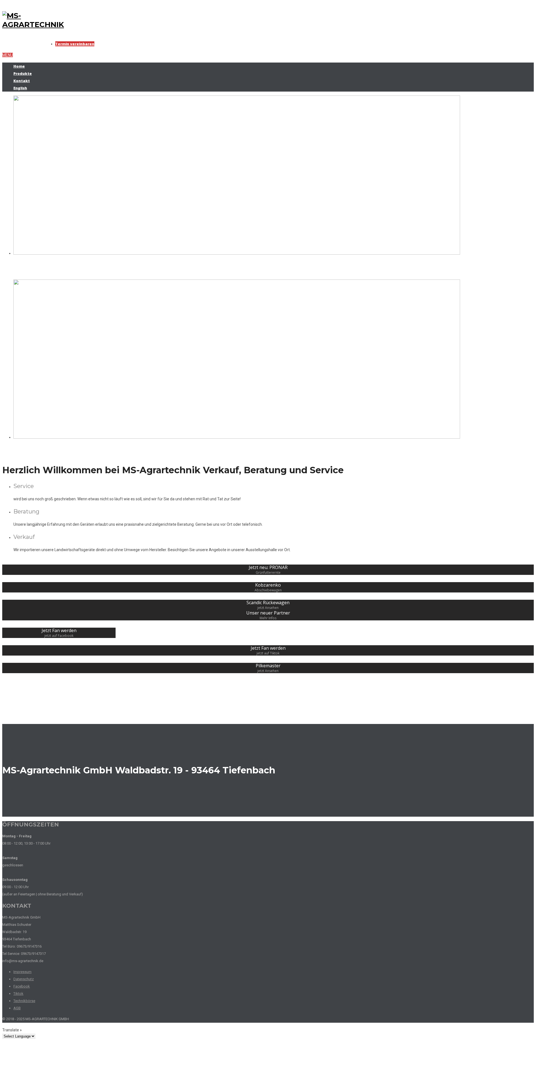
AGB (17, 1008)
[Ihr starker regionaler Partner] (236, 437)
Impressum (22, 972)
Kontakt (21, 80)
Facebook (21, 986)
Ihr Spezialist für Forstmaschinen (89, 267)
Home (19, 66)
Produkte (22, 73)
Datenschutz (23, 979)
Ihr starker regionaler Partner (80, 451)
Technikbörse (24, 1001)
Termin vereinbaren (74, 43)
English (20, 87)
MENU (7, 55)
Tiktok (18, 993)
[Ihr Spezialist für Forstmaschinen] (236, 253)
